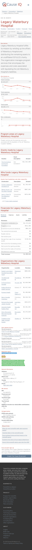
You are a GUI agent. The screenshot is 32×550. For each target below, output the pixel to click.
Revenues (3, 215)
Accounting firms (8, 511)
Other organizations (8, 523)
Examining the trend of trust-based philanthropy (15, 439)
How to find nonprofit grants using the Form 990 (15, 442)
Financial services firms (9, 515)
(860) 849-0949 (7, 385)
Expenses (11, 215)
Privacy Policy (19, 543)
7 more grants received (11, 201)
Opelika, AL (18, 318)
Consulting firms (7, 521)
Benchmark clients (8, 500)
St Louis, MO (18, 282)
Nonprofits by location (9, 489)
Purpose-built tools (8, 533)
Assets (18, 215)
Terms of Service (8, 543)
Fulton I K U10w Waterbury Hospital (10, 331)
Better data (6, 531)
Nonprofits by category (9, 487)
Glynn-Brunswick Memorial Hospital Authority (6, 313)
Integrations (6, 535)
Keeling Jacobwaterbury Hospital (10, 348)
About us (5, 537)
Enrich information (8, 502)
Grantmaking (11, 29)
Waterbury (20, 11)
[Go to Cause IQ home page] (12, 5)
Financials (24, 29)
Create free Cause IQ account (16, 456)
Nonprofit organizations (9, 517)
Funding (18, 29)
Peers (30, 29)
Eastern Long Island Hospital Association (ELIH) (7, 272)
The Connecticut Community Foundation (6, 163)
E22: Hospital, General (24, 36)
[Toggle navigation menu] (28, 5)
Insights (5, 529)
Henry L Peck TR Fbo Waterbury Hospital (6, 196)
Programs (3, 29)
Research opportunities (9, 498)
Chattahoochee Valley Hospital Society (5, 320)
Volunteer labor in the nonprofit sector (12, 433)
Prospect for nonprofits (9, 496)
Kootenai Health (5, 292)
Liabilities (24, 215)
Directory (4, 11)
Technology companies (9, 513)
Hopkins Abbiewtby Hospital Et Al (12, 336)
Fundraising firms (8, 519)
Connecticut (12, 11)
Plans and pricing (8, 504)
